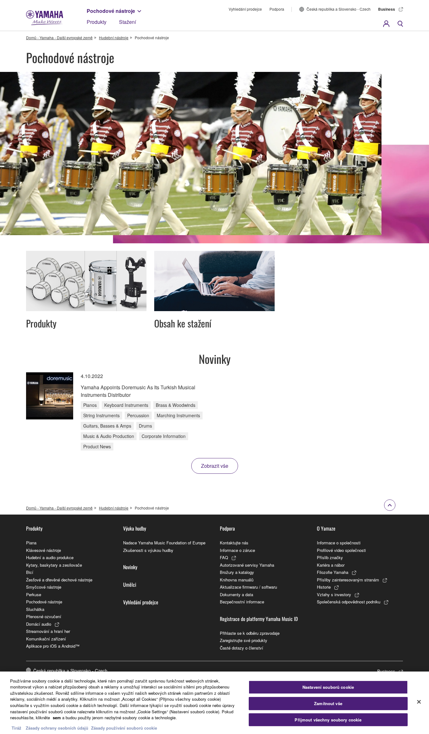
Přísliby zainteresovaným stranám (348, 580)
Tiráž (16, 728)
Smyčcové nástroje (43, 587)
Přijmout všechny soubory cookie (328, 720)
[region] (214, 703)
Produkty (96, 21)
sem (57, 718)
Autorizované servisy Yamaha (247, 565)
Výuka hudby (134, 528)
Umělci (129, 584)
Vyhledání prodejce (245, 9)
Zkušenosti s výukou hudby (148, 550)
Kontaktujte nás (234, 543)
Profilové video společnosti (341, 550)
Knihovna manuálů (236, 580)
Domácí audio (38, 624)
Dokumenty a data (236, 594)
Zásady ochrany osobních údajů (57, 728)
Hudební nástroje (113, 37)
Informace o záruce (237, 550)
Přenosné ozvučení (43, 616)
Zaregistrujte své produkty (243, 640)
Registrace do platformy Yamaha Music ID (259, 619)
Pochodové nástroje (111, 10)
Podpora (276, 9)
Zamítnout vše (328, 703)
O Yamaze (326, 528)
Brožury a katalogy (237, 572)
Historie (324, 587)
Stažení (127, 21)
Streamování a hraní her (48, 631)
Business (386, 9)
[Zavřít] (419, 702)
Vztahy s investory (334, 594)
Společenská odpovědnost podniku (348, 602)
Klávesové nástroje (43, 550)
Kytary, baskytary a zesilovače (54, 565)
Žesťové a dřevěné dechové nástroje (59, 580)
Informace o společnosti (339, 543)
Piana (31, 543)
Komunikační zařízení (46, 639)
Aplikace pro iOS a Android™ (52, 646)
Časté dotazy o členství (241, 648)
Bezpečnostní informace (242, 602)
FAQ (224, 557)
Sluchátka (35, 609)
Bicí (29, 572)
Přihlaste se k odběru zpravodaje (250, 633)
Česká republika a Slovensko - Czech (339, 9)
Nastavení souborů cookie (328, 687)
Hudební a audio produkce (49, 557)
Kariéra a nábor (331, 565)
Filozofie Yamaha (332, 572)
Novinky (130, 567)
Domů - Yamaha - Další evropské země (59, 37)
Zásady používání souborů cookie (124, 728)
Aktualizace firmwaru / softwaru (248, 587)
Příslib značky (330, 557)
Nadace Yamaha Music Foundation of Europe (164, 543)
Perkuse (33, 594)
